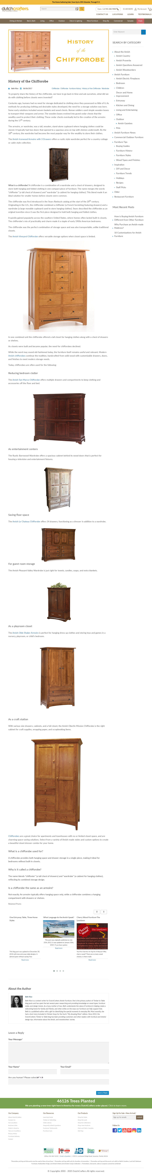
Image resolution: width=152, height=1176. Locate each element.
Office (51, 21)
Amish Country (123, 56)
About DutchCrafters (14, 1117)
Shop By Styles (82, 1117)
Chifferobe (55, 88)
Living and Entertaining (126, 110)
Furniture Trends (124, 173)
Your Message (15, 1039)
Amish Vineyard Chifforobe (25, 237)
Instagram (134, 1130)
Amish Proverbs (123, 61)
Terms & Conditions (14, 1131)
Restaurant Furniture (124, 197)
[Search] (143, 32)
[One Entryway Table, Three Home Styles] (25, 938)
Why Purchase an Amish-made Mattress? (128, 226)
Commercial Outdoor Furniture (128, 137)
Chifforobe (64, 88)
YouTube (124, 1130)
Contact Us (11, 1120)
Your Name (14, 1067)
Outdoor (62, 21)
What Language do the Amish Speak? (58, 917)
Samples (130, 21)
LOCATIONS (117, 14)
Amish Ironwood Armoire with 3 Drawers (31, 139)
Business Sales (12, 1125)
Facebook (115, 1130)
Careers (10, 1139)
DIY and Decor (123, 169)
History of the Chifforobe (91, 88)
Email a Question (65, 1156)
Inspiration (119, 165)
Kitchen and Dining (125, 105)
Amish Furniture (121, 75)
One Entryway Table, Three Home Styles (23, 918)
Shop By (106, 21)
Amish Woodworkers (126, 70)
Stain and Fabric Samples (85, 1128)
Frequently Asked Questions (52, 1125)
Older (117, 192)
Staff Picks (121, 187)
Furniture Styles (123, 155)
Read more (25, 960)
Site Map (80, 1131)
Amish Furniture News (124, 133)
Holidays (120, 178)
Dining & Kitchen (16, 21)
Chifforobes (13, 836)
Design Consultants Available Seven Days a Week (76, 2)
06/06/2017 (27, 88)
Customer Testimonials (50, 1128)
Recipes (119, 183)
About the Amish (122, 52)
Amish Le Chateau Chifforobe (26, 522)
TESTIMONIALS (144, 14)
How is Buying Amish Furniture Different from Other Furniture (129, 218)
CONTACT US (102, 14)
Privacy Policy (12, 1133)
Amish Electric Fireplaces (128, 79)
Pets (118, 128)
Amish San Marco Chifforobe (26, 380)
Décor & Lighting (76, 21)
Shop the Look (82, 1120)
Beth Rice (15, 88)
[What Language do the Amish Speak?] (58, 929)
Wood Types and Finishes (128, 160)
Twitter (119, 1130)
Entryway (120, 101)
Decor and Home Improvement (124, 94)
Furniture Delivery (14, 1136)
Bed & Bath (31, 21)
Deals (140, 21)
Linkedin (139, 1130)
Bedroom (120, 83)
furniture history (75, 88)
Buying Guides (123, 146)
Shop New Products (84, 1125)
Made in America (13, 1128)
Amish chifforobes (16, 356)
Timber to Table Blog (49, 1120)
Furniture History (124, 151)
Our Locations (12, 1122)
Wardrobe (105, 88)
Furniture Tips (120, 142)
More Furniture (92, 21)
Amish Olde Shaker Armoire (25, 633)
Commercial (118, 21)
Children (120, 88)
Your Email (65, 1067)
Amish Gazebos (125, 123)
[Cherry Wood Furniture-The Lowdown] (92, 945)
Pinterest (129, 1130)
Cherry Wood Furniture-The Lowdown (88, 918)
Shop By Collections (84, 1122)
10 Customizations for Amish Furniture (127, 234)
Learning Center (48, 1117)
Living (42, 21)
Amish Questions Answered (129, 65)
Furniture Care (47, 1131)
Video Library (47, 1122)
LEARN (130, 14)
